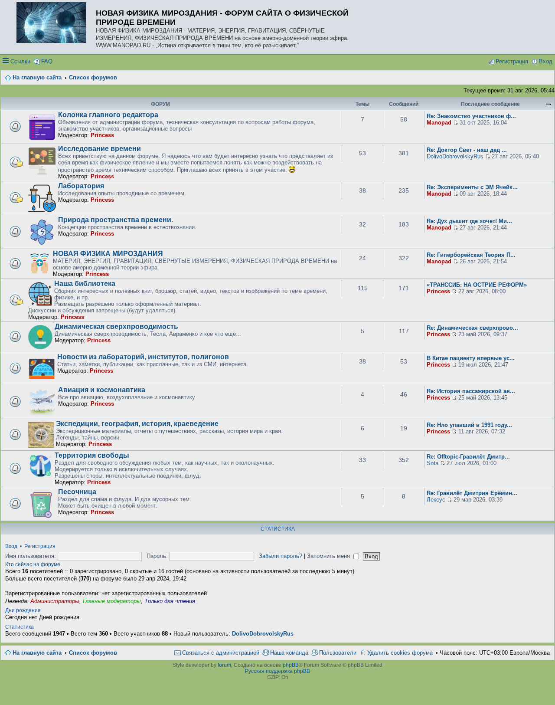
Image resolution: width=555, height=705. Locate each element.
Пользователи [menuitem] (337, 652)
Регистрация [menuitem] (512, 61)
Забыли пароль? (280, 556)
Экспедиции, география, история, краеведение (137, 423)
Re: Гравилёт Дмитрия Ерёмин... (472, 493)
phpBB (291, 665)
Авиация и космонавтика (101, 389)
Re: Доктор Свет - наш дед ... (467, 150)
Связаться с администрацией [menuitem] (220, 652)
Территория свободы (92, 455)
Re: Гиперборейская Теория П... (471, 255)
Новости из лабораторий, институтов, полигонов (143, 357)
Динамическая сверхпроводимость (116, 326)
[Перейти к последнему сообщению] (455, 122)
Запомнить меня (329, 556)
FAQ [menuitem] (46, 61)
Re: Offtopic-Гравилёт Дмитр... (468, 456)
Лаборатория (81, 186)
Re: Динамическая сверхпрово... (472, 328)
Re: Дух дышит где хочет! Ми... (469, 221)
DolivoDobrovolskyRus (455, 156)
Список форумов (93, 652)
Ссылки (20, 61)
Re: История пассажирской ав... (471, 391)
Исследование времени (99, 148)
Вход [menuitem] (545, 61)
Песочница (77, 491)
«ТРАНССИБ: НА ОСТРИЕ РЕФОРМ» (477, 285)
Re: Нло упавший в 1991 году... (469, 425)
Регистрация (40, 546)
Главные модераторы (112, 601)
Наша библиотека (84, 283)
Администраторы (54, 601)
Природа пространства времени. (115, 219)
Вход (11, 546)
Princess (102, 135)
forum (224, 665)
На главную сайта (37, 652)
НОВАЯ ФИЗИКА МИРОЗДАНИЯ (108, 253)
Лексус (436, 499)
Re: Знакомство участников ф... (471, 116)
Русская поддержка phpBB (277, 671)
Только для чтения (169, 601)
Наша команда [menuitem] (289, 652)
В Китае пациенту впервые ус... (471, 358)
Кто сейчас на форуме (32, 564)
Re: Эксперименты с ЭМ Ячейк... (472, 187)
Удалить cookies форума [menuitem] (400, 652)
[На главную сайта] (53, 23)
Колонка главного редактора (108, 114)
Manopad (439, 122)
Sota (432, 463)
